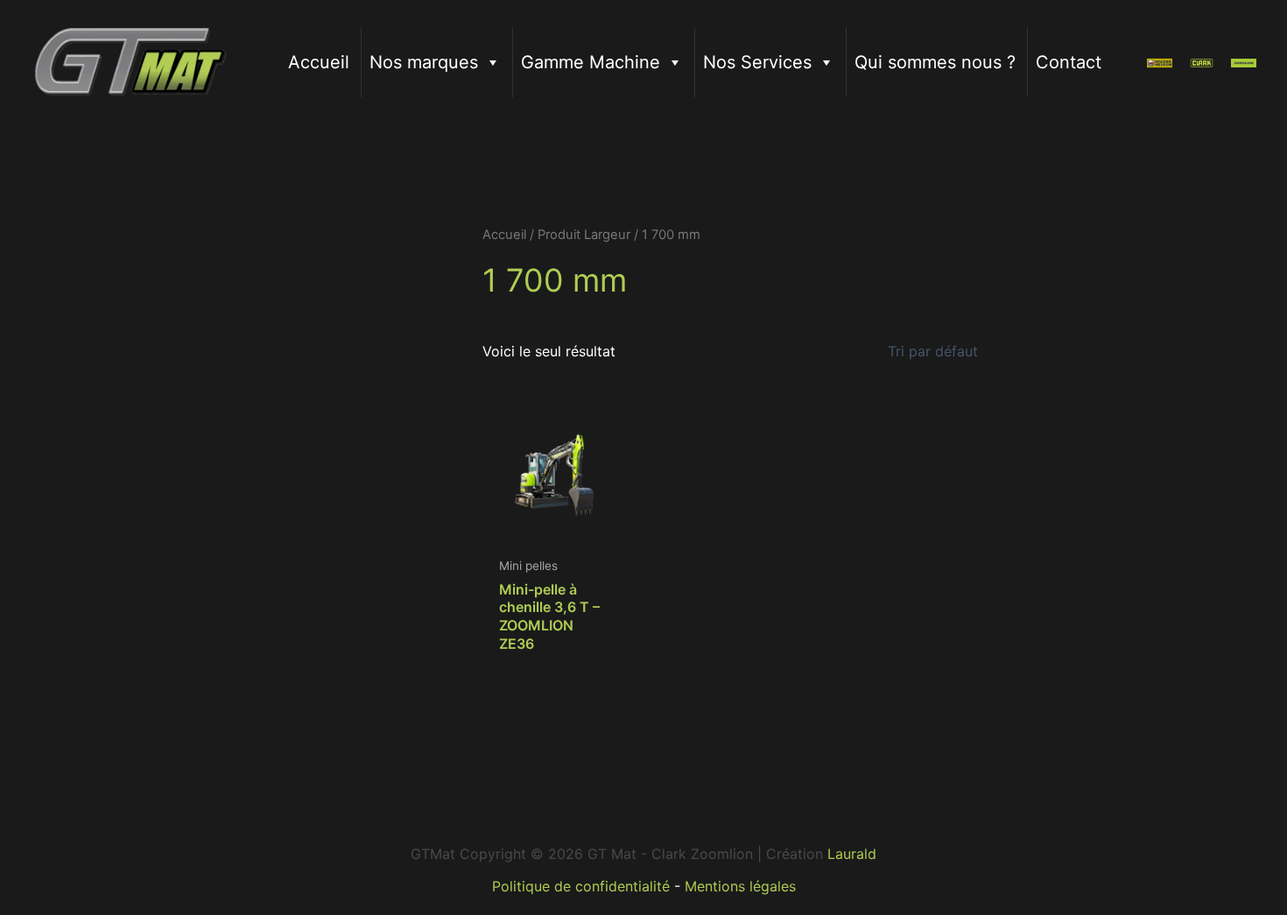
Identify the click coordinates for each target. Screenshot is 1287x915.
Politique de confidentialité (581, 886)
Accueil (318, 62)
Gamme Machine (590, 62)
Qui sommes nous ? (935, 62)
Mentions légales (740, 886)
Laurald (851, 853)
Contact (1068, 62)
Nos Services (757, 62)
